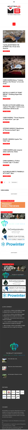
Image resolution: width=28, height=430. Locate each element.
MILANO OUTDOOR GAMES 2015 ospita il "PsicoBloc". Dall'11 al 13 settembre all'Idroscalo (13, 106)
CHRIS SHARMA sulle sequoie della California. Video (12, 151)
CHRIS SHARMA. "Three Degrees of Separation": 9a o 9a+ (13, 118)
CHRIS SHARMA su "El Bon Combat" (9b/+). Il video (11, 161)
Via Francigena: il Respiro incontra (15, 374)
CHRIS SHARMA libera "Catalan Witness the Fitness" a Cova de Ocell (13, 81)
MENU (14, 1)
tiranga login (6, 318)
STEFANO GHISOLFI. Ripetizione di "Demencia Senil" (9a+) (13, 129)
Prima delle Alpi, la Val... (12, 358)
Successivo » (14, 182)
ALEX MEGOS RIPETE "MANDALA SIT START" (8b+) (13, 172)
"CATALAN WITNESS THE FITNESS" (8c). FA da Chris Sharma (11, 46)
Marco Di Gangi (7, 325)
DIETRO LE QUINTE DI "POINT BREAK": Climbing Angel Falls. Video (12, 94)
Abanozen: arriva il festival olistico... (15, 366)
